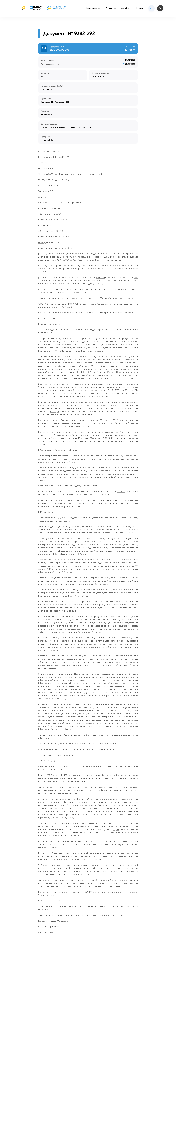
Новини (139, 8)
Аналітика (126, 8)
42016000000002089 (60, 50)
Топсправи (111, 8)
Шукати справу (93, 8)
